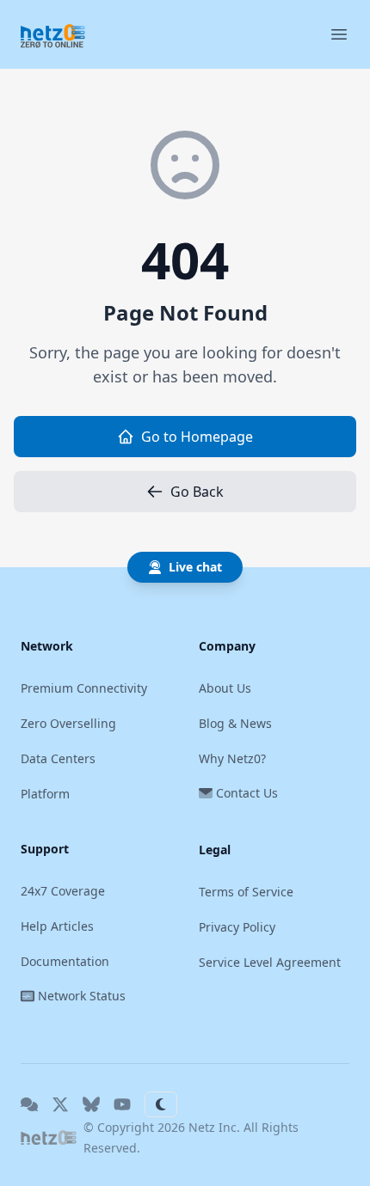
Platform (45, 794)
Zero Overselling (68, 723)
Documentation (65, 961)
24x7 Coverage (63, 891)
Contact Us (247, 793)
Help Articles (57, 926)
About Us (225, 688)
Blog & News (235, 723)
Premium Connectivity (84, 688)
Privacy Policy (237, 927)
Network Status (82, 995)
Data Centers (58, 758)
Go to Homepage (197, 436)
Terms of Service (246, 891)
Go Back (197, 491)
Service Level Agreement (270, 962)
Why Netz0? (232, 758)
